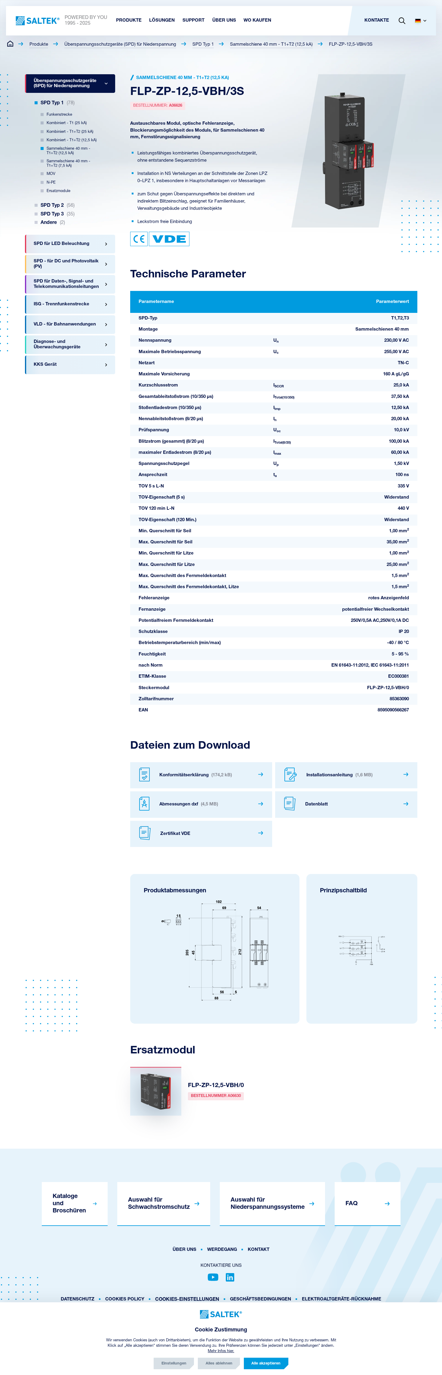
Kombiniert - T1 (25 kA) (67, 123)
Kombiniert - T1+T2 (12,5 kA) (72, 140)
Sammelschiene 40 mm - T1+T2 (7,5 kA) (68, 163)
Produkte (38, 44)
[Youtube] (213, 1277)
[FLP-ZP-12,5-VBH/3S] (348, 150)
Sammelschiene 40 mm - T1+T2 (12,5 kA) (271, 44)
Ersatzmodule (58, 191)
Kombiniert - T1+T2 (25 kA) (70, 132)
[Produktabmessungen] (215, 950)
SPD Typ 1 (203, 44)
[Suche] (402, 20)
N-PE (51, 183)
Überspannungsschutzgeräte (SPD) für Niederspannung (120, 44)
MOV (51, 174)
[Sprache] (423, 20)
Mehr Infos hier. (221, 1351)
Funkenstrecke (59, 115)
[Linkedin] (230, 1277)
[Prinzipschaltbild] (362, 950)
